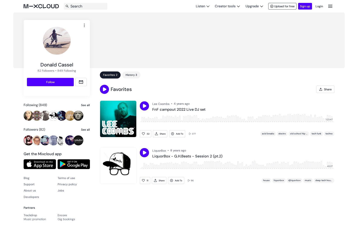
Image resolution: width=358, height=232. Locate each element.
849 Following (66, 70)
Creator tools (225, 6)
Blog (26, 178)
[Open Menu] (330, 6)
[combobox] (84, 25)
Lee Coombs (160, 104)
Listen (200, 6)
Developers (31, 197)
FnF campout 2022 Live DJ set (179, 110)
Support (29, 184)
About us (30, 190)
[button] (104, 89)
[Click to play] (144, 105)
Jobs (61, 190)
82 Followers (45, 70)
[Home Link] (41, 6)
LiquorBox (159, 150)
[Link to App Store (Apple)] (40, 164)
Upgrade (252, 6)
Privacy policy (67, 184)
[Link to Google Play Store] (74, 164)
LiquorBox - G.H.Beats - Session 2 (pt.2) (187, 156)
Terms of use (66, 178)
